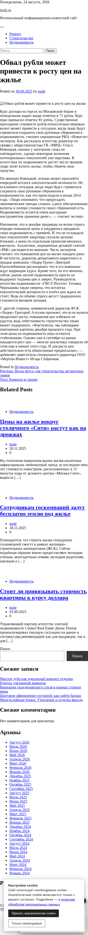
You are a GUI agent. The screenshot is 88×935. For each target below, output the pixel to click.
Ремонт (15, 34)
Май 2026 (17, 755)
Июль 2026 (18, 746)
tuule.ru (5, 10)
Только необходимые (27, 923)
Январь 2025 (19, 822)
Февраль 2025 (20, 818)
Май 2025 (17, 806)
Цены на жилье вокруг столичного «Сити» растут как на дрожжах (43, 428)
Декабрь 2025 (20, 776)
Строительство (21, 38)
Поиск (5, 649)
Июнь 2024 (18, 852)
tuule (41, 91)
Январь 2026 (19, 772)
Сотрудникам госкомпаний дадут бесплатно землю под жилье (42, 510)
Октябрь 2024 (20, 835)
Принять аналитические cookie (33, 913)
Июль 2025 (18, 797)
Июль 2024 (18, 848)
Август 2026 (19, 742)
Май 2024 (17, 856)
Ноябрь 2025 (19, 780)
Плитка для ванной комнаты (23, 683)
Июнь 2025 (18, 801)
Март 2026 (17, 763)
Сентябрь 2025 (21, 789)
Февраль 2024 (20, 869)
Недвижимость (21, 42)
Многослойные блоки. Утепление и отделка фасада (41, 700)
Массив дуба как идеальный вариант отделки (36, 679)
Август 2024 (19, 843)
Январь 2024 (19, 873)
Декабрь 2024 (20, 827)
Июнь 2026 (18, 751)
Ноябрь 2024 (19, 831)
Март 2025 (17, 814)
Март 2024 (17, 865)
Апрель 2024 (19, 860)
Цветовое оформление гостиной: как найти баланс (40, 696)
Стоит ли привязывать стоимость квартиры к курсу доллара (43, 594)
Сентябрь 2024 (21, 839)
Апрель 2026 (19, 759)
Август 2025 (19, 793)
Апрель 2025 (19, 810)
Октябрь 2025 (20, 784)
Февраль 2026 (20, 768)
